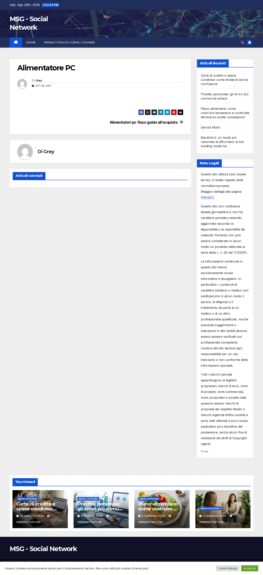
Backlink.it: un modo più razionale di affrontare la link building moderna (222, 142)
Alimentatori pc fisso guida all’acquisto (144, 122)
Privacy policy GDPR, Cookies (69, 42)
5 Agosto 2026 (92, 515)
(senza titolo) (210, 127)
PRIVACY (207, 197)
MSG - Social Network (43, 549)
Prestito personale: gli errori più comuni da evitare (100, 508)
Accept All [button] (250, 568)
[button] (242, 42)
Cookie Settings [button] (227, 568)
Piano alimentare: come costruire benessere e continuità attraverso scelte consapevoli (225, 113)
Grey (39, 80)
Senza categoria (27, 499)
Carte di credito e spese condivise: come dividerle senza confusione (224, 79)
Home (31, 42)
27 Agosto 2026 (32, 515)
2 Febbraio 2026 (154, 515)
